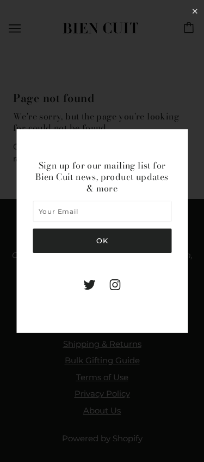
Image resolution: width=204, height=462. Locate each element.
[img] (89, 284)
